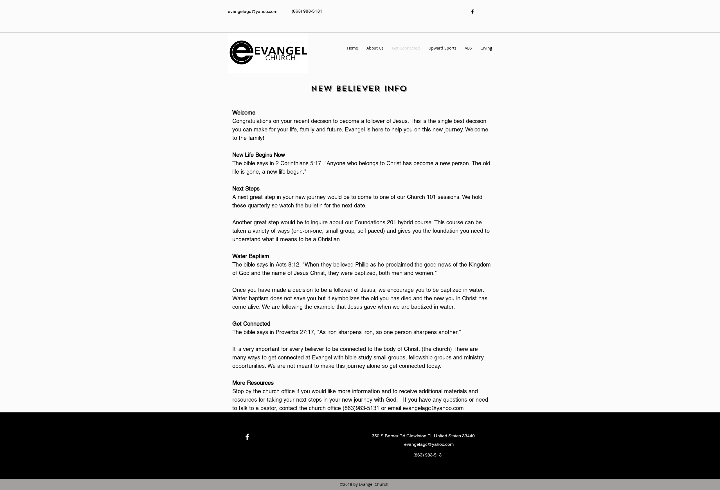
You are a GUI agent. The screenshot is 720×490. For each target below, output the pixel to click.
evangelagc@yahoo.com (433, 408)
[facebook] (472, 11)
